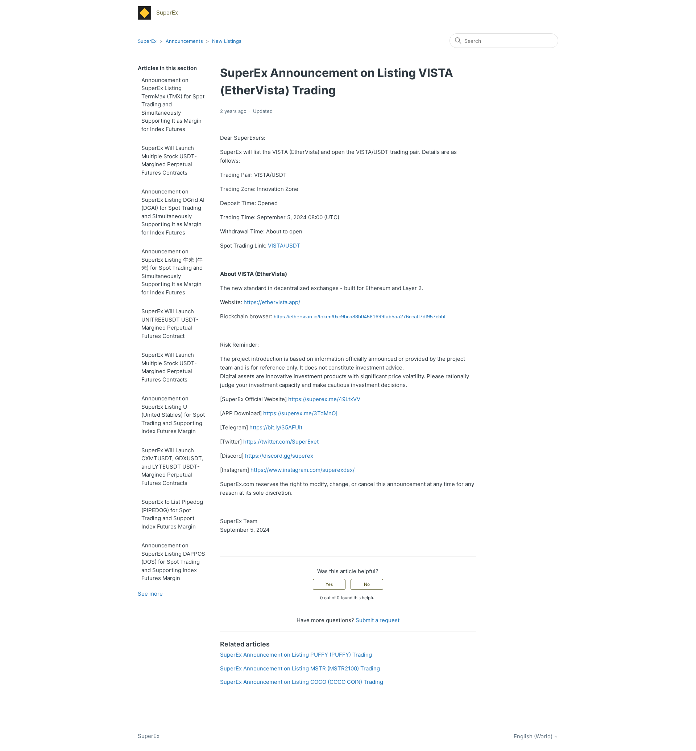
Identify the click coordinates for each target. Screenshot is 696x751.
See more (150, 593)
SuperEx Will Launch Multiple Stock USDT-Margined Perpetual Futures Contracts (169, 160)
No (367, 584)
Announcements (185, 41)
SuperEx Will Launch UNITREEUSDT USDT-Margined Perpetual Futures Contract (170, 323)
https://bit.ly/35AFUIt (275, 427)
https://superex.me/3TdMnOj (300, 413)
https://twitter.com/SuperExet (281, 441)
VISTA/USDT (284, 245)
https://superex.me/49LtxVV (324, 399)
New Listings (226, 41)
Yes (329, 584)
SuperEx (147, 41)
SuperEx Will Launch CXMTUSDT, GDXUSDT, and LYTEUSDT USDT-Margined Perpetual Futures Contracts (172, 466)
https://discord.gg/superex (279, 455)
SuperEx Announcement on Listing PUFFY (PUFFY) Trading (296, 654)
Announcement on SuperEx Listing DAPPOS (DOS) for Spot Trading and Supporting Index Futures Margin (173, 561)
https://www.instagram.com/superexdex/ (302, 469)
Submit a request (377, 620)
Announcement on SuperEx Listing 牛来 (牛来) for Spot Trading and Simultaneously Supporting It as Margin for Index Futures (172, 272)
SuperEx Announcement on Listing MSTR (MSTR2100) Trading (300, 668)
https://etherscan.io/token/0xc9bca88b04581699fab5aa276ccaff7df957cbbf (360, 316)
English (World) (534, 736)
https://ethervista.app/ (272, 302)
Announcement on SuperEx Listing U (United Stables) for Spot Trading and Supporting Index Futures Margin (173, 414)
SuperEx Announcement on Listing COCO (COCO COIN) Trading (301, 681)
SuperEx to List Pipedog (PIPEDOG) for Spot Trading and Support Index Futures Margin (172, 514)
